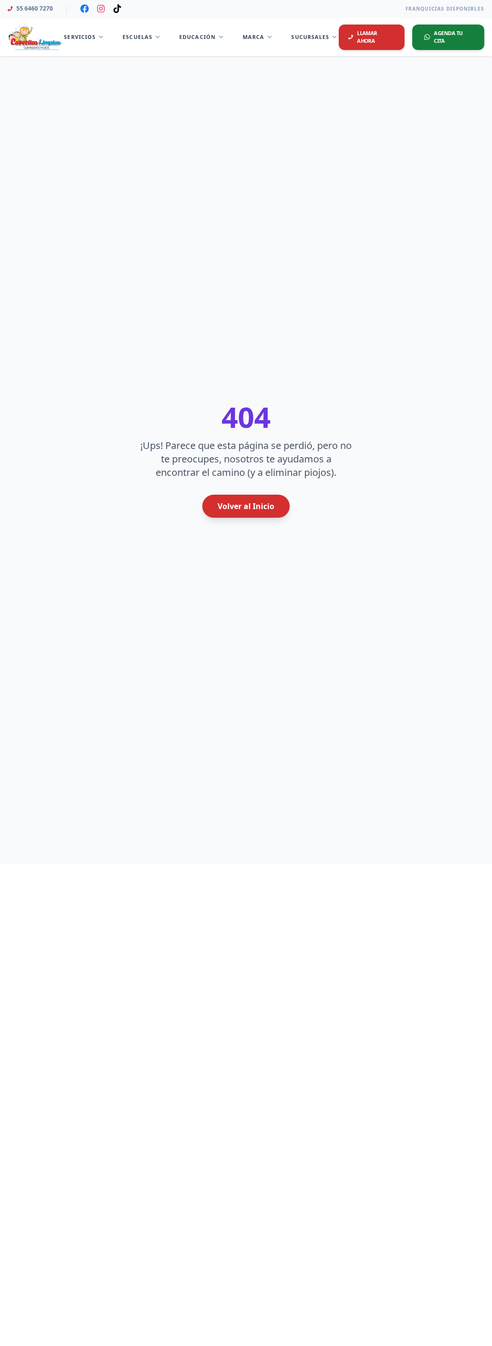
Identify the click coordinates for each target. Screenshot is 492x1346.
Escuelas (137, 36)
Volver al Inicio (246, 506)
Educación (197, 36)
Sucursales (310, 36)
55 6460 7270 (34, 8)
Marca (254, 36)
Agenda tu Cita (448, 37)
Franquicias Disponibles (445, 8)
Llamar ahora (367, 37)
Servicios (80, 36)
